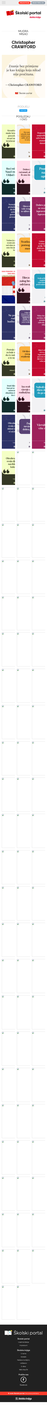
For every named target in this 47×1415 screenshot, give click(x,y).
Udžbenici (23, 1363)
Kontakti (23, 1357)
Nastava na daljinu (23, 1360)
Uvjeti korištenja (23, 1342)
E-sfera (23, 1366)
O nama (23, 1353)
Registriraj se (38, 3)
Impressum (23, 1345)
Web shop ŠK (23, 1369)
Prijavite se (24, 3)
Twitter (23, 110)
